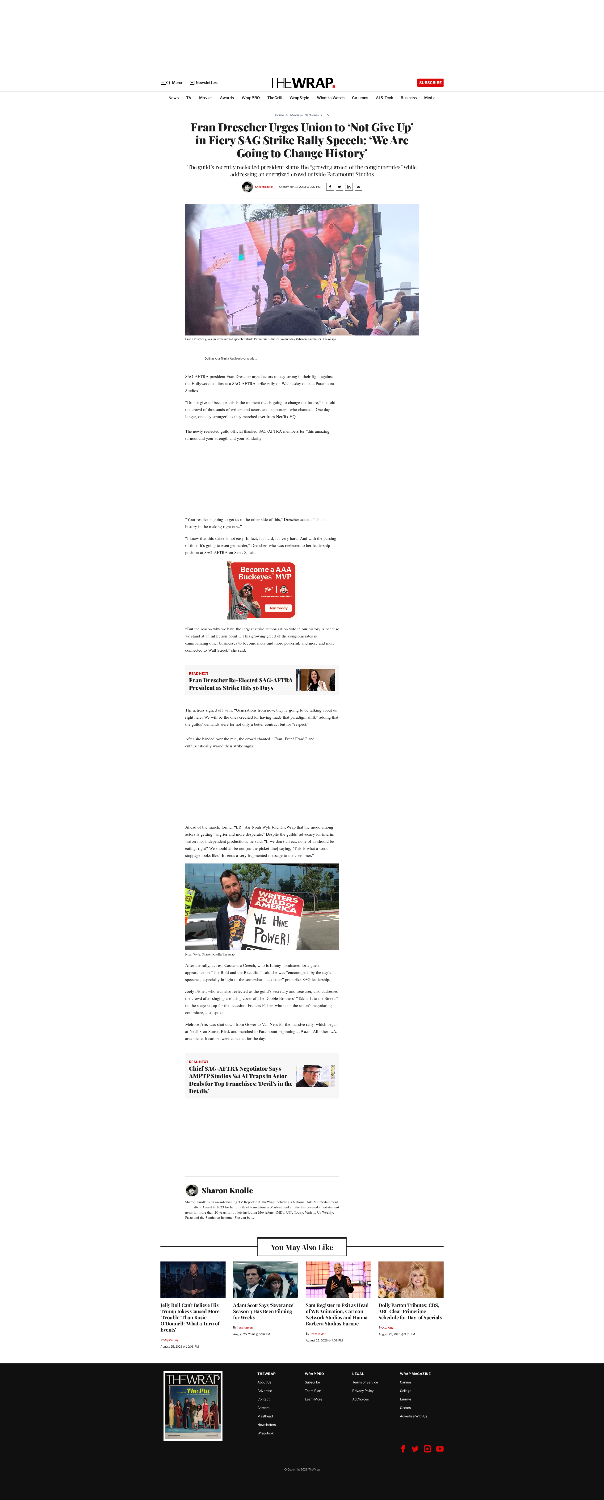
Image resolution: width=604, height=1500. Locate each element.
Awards (227, 98)
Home (279, 115)
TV (189, 98)
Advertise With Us (413, 1416)
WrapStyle (299, 98)
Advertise (264, 1391)
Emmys (405, 1399)
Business (409, 98)
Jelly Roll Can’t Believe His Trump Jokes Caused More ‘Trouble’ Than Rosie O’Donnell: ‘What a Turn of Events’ (190, 1317)
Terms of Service (365, 1382)
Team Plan (313, 1391)
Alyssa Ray (171, 1340)
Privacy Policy (362, 1391)
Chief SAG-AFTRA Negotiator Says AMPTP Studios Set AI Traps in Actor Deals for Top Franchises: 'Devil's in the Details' (241, 1079)
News (173, 98)
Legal (358, 1374)
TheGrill (274, 98)
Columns (360, 98)
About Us (264, 1382)
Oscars (405, 1408)
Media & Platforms (304, 115)
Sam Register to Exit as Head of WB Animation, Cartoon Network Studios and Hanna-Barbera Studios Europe (338, 1314)
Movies (205, 98)
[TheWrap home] (302, 83)
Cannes (405, 1382)
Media (430, 98)
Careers (263, 1408)
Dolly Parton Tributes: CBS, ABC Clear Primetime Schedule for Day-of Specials (410, 1311)
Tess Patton (245, 1327)
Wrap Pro (314, 1374)
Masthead (265, 1416)
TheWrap (266, 1374)
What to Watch (331, 98)
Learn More (313, 1399)
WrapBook (265, 1433)
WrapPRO (251, 98)
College (405, 1391)
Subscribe (430, 82)
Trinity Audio (229, 358)
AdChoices (360, 1399)
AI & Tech (384, 98)
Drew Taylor (318, 1334)
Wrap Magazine (415, 1374)
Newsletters (207, 82)
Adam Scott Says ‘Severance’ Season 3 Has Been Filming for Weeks (263, 1311)
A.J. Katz (388, 1327)
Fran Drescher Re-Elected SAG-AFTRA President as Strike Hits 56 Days (241, 683)
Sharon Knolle (264, 187)
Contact (263, 1399)
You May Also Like (302, 1247)
